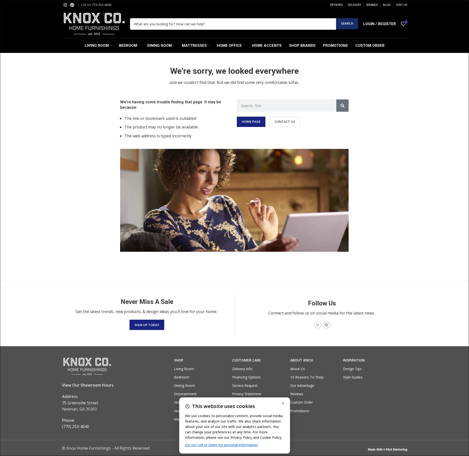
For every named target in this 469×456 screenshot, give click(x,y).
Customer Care (246, 360)
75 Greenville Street (80, 403)
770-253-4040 (101, 5)
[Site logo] (93, 23)
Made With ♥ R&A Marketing (387, 449)
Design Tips (352, 368)
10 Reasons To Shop (306, 377)
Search (347, 23)
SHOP (178, 360)
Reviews (296, 394)
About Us (297, 368)
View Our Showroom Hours (87, 385)
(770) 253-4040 (75, 426)
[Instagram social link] (65, 5)
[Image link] (86, 366)
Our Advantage (302, 385)
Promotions (299, 411)
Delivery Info (242, 368)
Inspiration (354, 360)
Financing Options (246, 377)
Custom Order (301, 402)
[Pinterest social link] (72, 5)
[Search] (342, 105)
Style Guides (352, 377)
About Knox (301, 360)
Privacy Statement (246, 394)
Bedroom (181, 377)
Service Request (245, 385)
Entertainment (185, 394)
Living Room (184, 368)
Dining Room (184, 385)
